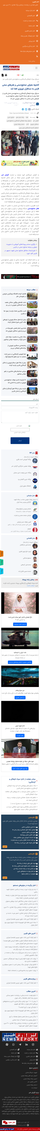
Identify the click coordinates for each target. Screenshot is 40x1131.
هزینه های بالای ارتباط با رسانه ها (26, 863)
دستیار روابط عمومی (19, 124)
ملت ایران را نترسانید (20, 652)
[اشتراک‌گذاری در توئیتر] (26, 109)
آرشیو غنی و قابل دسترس (29, 832)
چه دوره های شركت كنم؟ (20, 768)
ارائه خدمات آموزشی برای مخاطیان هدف (24, 838)
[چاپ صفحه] (5, 75)
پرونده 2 (2, 562)
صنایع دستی (11, 117)
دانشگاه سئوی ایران (25, 486)
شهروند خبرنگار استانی (31, 1073)
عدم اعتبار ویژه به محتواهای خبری (26, 871)
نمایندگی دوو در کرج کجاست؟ (29, 5)
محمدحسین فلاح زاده (24, 571)
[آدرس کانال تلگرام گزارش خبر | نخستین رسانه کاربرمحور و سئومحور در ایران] (20, 1044)
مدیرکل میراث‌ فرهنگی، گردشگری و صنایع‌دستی (19, 121)
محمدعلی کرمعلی (26, 565)
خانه (38, 75)
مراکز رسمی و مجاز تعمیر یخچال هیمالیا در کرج (22, 1016)
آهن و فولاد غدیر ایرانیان (24, 522)
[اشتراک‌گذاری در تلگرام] (22, 109)
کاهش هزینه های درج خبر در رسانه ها (25, 843)
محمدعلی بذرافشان (25, 545)
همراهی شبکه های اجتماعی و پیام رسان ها (24, 830)
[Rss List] (20, 56)
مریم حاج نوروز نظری (25, 551)
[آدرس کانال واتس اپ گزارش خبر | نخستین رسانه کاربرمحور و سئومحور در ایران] (13, 1044)
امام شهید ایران (20, 726)
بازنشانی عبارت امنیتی (19, 432)
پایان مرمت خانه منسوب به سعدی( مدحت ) (23, 803)
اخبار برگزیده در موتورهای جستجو (24, 885)
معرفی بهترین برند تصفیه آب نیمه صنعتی (24, 1020)
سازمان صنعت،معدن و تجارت (22, 515)
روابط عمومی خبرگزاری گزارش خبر (21, 466)
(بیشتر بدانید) (30, 586)
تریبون (29, 528)
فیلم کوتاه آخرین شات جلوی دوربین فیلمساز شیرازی (21, 919)
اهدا (27, 117)
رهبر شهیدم (20, 735)
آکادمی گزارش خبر (32, 1082)
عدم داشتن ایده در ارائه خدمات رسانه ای (25, 869)
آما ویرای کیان (14, 1125)
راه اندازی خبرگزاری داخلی (29, 827)
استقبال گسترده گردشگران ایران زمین (28, 128)
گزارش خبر (35, 121)
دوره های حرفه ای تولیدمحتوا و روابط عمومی (20, 761)
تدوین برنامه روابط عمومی (30, 1079)
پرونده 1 (2, 554)
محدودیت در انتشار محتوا (29, 874)
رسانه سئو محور (20, 117)
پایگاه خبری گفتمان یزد (24, 479)
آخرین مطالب (31, 991)
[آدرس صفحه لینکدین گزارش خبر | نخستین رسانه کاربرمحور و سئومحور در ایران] (26, 1044)
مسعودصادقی (27, 558)
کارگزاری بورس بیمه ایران (24, 502)
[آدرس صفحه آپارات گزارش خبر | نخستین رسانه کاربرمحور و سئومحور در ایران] (7, 1044)
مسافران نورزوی (34, 124)
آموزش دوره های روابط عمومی (29, 1076)
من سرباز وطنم (20, 690)
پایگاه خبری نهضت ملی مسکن (22, 473)
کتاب (27, 124)
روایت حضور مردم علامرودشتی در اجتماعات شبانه (22, 970)
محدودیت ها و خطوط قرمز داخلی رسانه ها (24, 866)
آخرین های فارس (30, 933)
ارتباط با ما (34, 1088)
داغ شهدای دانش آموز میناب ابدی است (20, 617)
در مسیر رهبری (20, 697)
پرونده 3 (2, 571)
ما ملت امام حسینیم (20, 624)
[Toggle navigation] (36, 68)
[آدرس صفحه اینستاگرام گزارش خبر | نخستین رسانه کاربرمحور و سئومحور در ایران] (33, 1044)
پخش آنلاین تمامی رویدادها (28, 835)
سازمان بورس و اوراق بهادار (23, 509)
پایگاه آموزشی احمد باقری (23, 459)
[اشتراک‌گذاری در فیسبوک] (29, 109)
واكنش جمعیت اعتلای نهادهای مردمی (20, 662)
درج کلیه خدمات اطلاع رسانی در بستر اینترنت (23, 840)
